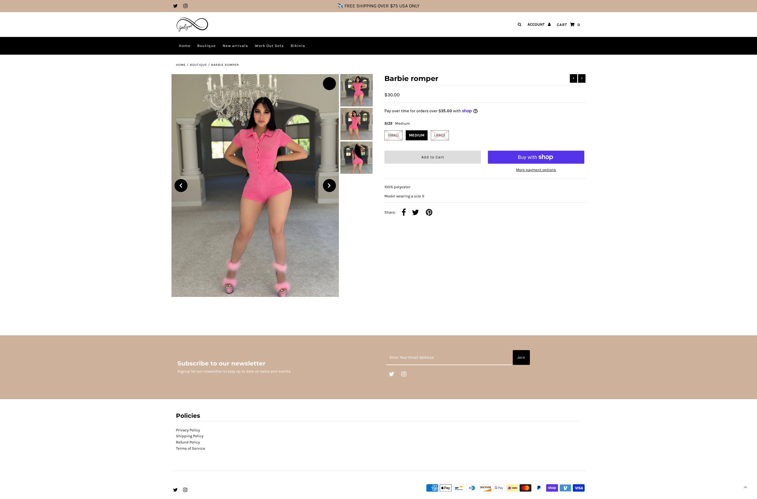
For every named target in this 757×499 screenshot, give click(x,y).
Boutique (198, 65)
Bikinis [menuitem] (298, 45)
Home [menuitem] (184, 45)
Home (181, 65)
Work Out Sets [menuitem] (269, 45)
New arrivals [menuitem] (235, 45)
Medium (416, 135)
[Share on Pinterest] (429, 213)
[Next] (329, 185)
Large (440, 135)
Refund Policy (188, 442)
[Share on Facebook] (404, 213)
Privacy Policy (188, 430)
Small (393, 135)
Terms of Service (190, 448)
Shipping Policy (189, 436)
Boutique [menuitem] (206, 45)
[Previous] (180, 185)
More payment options (536, 170)
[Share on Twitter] (415, 213)
